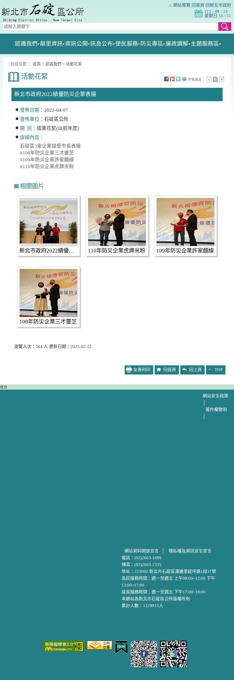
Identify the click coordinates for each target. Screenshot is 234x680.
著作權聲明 (216, 409)
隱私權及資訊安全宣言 (190, 551)
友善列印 (184, 79)
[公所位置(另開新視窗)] (99, 644)
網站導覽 (181, 5)
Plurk (172, 79)
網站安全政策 (215, 396)
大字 (221, 79)
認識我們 (53, 64)
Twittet (178, 79)
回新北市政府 (218, 5)
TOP (219, 369)
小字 (209, 79)
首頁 (37, 64)
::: (170, 5)
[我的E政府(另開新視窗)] (121, 647)
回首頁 (197, 5)
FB (166, 79)
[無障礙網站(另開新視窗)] (63, 646)
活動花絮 (74, 64)
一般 (215, 79)
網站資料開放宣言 (141, 551)
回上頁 (195, 369)
